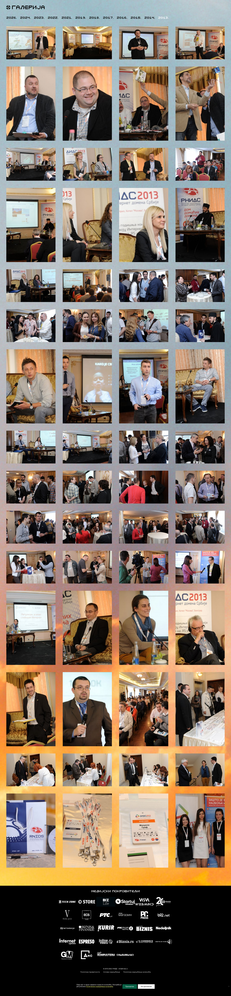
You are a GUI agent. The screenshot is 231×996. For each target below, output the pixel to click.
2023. (39, 18)
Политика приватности (90, 972)
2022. (53, 18)
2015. (136, 18)
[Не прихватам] (229, 986)
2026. (11, 18)
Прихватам (129, 986)
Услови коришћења (111, 972)
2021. (67, 18)
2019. (80, 18)
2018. (94, 18)
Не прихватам (146, 986)
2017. (108, 18)
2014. (149, 18)
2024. (25, 18)
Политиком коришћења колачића (99, 986)
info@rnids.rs (123, 969)
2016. (122, 18)
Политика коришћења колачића (137, 972)
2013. (163, 18)
